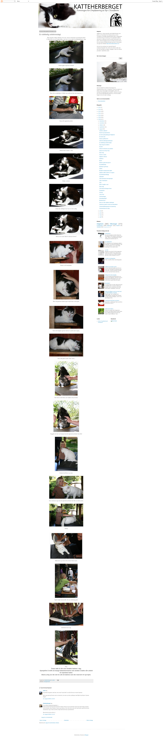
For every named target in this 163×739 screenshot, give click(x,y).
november (101, 123)
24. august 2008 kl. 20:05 (49, 698)
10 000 (106, 250)
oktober (101, 125)
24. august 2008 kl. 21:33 (49, 714)
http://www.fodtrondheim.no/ (112, 43)
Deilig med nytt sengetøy (110, 275)
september (102, 127)
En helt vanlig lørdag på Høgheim (107, 134)
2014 (99, 107)
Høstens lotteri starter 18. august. (106, 172)
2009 (99, 117)
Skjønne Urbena (103, 156)
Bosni (100, 160)
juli (100, 211)
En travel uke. (102, 136)
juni (100, 213)
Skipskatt (101, 176)
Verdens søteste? (103, 130)
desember (101, 121)
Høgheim (100, 224)
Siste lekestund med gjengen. (106, 178)
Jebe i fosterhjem (103, 180)
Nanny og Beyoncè (103, 138)
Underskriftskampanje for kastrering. (107, 206)
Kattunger (109, 225)
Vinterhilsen (108, 233)
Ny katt (100, 146)
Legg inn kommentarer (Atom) (52, 722)
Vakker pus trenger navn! (110, 266)
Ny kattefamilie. (102, 164)
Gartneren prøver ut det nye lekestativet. (108, 204)
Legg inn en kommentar (46, 717)
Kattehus (101, 158)
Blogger (86, 735)
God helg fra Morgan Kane (105, 188)
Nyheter (118, 225)
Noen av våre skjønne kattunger (106, 202)
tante (44, 690)
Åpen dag (101, 152)
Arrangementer (47, 681)
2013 (99, 109)
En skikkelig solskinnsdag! (105, 142)
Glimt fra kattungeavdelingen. (106, 140)
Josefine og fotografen (110, 258)
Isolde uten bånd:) (109, 308)
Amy (100, 182)
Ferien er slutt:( (102, 154)
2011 (99, 113)
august (101, 129)
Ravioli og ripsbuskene (104, 132)
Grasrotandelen (101, 101)
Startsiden (66, 720)
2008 (99, 119)
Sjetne (100, 168)
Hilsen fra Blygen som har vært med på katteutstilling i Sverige (113, 292)
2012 (99, 111)
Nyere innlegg (43, 720)
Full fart (101, 192)
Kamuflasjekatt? (103, 198)
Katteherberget (46, 703)
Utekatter (99, 227)
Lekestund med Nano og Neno (112, 300)
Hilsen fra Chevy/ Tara (104, 150)
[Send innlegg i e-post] (58, 680)
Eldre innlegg (90, 720)
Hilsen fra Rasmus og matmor (106, 148)
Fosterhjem (102, 190)
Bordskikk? (107, 283)
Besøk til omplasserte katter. (105, 170)
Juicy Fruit (101, 194)
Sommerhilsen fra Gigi (104, 208)
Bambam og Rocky (103, 166)
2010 (99, 115)
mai (100, 215)
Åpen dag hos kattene (104, 144)
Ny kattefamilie (108, 241)
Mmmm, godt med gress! (105, 162)
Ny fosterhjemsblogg (104, 174)
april (100, 217)
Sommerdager (102, 196)
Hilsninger (113, 224)
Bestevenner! (102, 200)
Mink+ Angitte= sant (103, 184)
